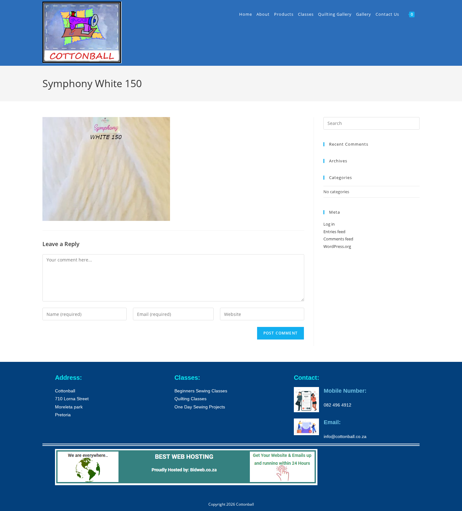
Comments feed (338, 239)
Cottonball (245, 504)
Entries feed (334, 231)
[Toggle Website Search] (420, 14)
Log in (329, 224)
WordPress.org (337, 246)
